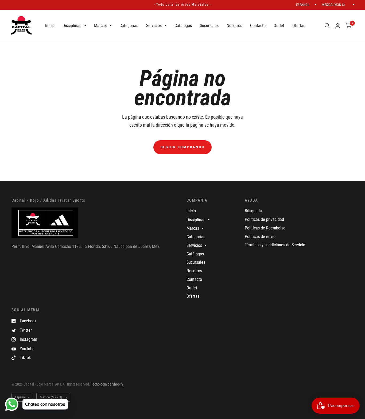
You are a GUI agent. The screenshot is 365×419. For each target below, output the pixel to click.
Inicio (50, 25)
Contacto (258, 25)
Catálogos (183, 25)
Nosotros (234, 25)
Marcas (100, 25)
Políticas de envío (260, 236)
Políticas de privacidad (264, 219)
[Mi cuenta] (337, 26)
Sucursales (209, 25)
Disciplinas (72, 25)
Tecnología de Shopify (107, 384)
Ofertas (298, 25)
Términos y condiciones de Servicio (275, 244)
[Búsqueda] (327, 26)
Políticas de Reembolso (265, 228)
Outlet (279, 25)
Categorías (128, 25)
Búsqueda (253, 210)
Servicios (154, 25)
